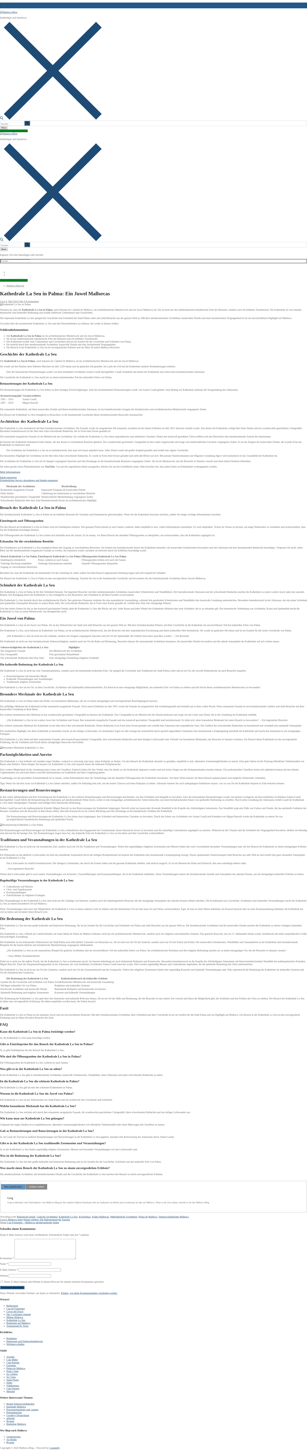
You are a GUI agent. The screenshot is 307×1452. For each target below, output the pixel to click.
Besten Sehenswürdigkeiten (20, 1404)
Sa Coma (11, 1377)
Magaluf (10, 1391)
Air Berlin (11, 1439)
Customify (54, 1448)
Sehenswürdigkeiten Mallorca (174, 1216)
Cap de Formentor (15, 1308)
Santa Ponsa (12, 1380)
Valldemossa (12, 1385)
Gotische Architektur (47, 1216)
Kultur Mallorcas (100, 1216)
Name (4, 1263)
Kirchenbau (85, 1216)
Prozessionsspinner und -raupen (22, 1409)
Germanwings (13, 1436)
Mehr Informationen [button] (10, 472)
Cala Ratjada (12, 1362)
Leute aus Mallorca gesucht (14, 130)
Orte (20, 301)
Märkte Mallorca (14, 1317)
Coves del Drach (14, 1311)
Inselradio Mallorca (16, 1406)
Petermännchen (14, 1412)
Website (4, 1275)
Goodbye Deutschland (17, 1415)
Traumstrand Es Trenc (17, 1326)
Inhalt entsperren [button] (8, 477)
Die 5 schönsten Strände (18, 1314)
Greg (2, 301)
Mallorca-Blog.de (15, 285)
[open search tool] (51, 118)
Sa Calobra (12, 1374)
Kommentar (7, 1258)
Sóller (9, 1382)
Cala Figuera (12, 1388)
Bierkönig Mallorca (16, 1424)
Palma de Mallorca (147, 1216)
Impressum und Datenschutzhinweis (24, 1341)
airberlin (10, 1418)
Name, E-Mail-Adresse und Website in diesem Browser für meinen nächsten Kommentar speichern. (54, 1281)
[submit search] (27, 123)
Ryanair (10, 1421)
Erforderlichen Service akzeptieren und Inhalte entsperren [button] (29, 480)
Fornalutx (11, 1365)
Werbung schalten (15, 1344)
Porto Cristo (12, 1371)
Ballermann (12, 1305)
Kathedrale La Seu (68, 1216)
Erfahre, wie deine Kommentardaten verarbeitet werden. (89, 1293)
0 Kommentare (31, 301)
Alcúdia (10, 1356)
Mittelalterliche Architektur (123, 1216)
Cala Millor (12, 1359)
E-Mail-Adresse (9, 1269)
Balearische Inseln (26, 1216)
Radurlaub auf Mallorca (18, 1323)
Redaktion (11, 1338)
